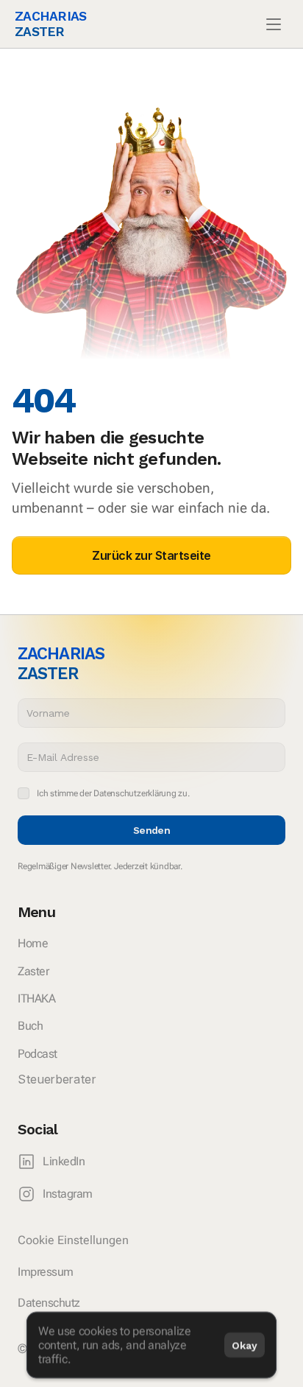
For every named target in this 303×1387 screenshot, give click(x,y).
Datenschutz (49, 1303)
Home (33, 943)
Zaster (33, 971)
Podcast (37, 1054)
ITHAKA (36, 998)
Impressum (46, 1272)
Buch (30, 1026)
